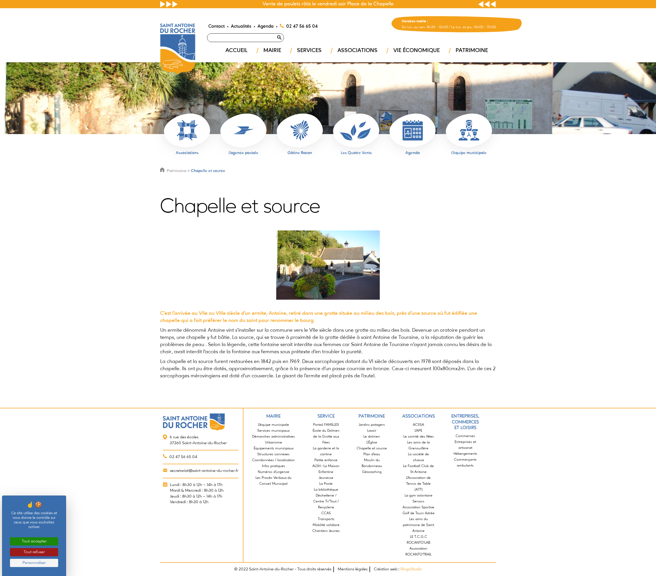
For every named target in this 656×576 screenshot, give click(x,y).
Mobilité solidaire (326, 525)
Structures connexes (273, 454)
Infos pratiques (273, 466)
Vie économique (416, 50)
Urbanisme (273, 442)
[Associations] (187, 130)
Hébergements (465, 454)
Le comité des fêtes (418, 436)
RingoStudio (411, 569)
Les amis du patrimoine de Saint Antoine (418, 525)
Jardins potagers (372, 425)
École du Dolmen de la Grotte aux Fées (326, 436)
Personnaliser (34, 563)
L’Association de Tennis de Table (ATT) (418, 483)
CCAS (326, 513)
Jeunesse (326, 478)
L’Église (371, 442)
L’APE (418, 430)
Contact (216, 26)
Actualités (241, 26)
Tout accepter (34, 541)
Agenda (266, 26)
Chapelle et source (208, 171)
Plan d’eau (371, 454)
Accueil (236, 50)
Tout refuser (34, 552)
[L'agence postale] (243, 130)
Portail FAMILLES (326, 425)
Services (309, 50)
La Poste (326, 484)
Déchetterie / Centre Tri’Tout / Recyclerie (326, 501)
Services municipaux (273, 430)
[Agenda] (412, 130)
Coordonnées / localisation (273, 460)
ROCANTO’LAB (418, 542)
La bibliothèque (326, 489)
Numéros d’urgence (273, 472)
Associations (357, 50)
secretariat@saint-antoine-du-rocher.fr (204, 471)
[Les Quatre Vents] (356, 130)
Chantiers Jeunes (326, 531)
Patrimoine (472, 50)
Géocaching (372, 472)
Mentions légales (352, 569)
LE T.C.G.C (418, 537)
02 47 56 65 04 (302, 26)
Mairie (272, 50)
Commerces (465, 436)
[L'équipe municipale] (469, 130)
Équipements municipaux (273, 448)
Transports (326, 519)
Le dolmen (371, 436)
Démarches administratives (273, 436)
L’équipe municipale (273, 425)
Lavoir (371, 430)
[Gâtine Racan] (300, 130)
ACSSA (418, 425)
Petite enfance (325, 460)
